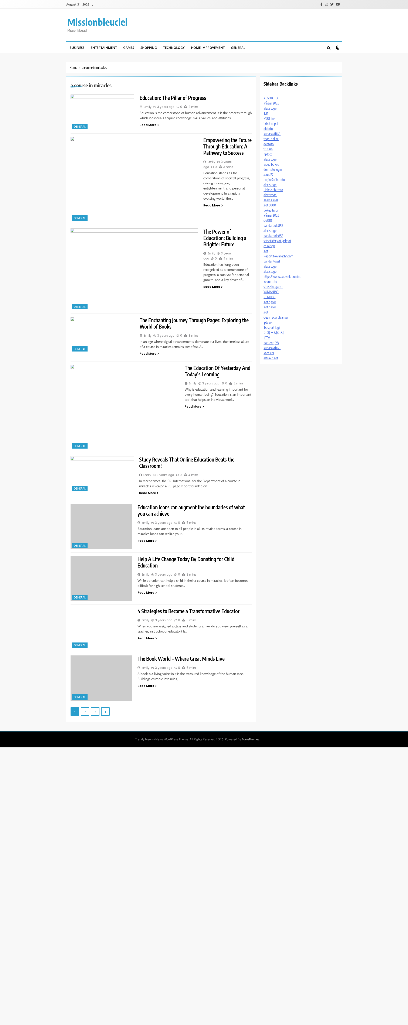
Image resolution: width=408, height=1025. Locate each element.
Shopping (148, 47)
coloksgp (269, 246)
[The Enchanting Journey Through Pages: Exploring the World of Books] (102, 335)
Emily (148, 107)
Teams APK (271, 200)
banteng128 (271, 343)
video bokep (271, 164)
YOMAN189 (271, 292)
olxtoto (268, 129)
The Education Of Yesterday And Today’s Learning (217, 371)
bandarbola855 (273, 225)
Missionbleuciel (97, 22)
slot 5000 (270, 205)
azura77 (268, 174)
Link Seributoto (273, 190)
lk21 (266, 113)
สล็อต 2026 (271, 103)
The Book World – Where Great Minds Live (181, 658)
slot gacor (270, 302)
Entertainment (104, 47)
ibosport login (272, 327)
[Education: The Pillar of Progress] (102, 112)
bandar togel (272, 261)
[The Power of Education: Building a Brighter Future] (134, 269)
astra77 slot (271, 358)
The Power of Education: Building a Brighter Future (224, 237)
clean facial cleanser (276, 317)
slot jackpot (283, 241)
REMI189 (269, 297)
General (238, 47)
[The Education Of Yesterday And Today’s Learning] (125, 407)
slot (266, 251)
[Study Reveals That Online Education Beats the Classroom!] (102, 474)
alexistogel (270, 108)
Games (128, 47)
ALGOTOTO (271, 98)
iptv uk (268, 322)
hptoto (268, 154)
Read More (148, 125)
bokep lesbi (271, 210)
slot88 (268, 220)
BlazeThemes (250, 739)
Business (76, 47)
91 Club (268, 149)
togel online (271, 139)
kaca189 (269, 353)
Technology (174, 47)
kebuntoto (270, 282)
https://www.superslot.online (282, 276)
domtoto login (273, 169)
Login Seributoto (274, 180)
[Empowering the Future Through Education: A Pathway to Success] (134, 179)
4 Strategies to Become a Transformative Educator (188, 611)
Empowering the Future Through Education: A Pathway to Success (227, 146)
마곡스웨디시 (274, 332)
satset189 (270, 241)
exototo (269, 144)
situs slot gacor (273, 287)
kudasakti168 (272, 134)
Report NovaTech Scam (278, 256)
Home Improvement (208, 47)
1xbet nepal (271, 123)
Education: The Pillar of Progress (173, 98)
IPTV (267, 338)
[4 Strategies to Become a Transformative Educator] (101, 628)
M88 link (269, 118)
